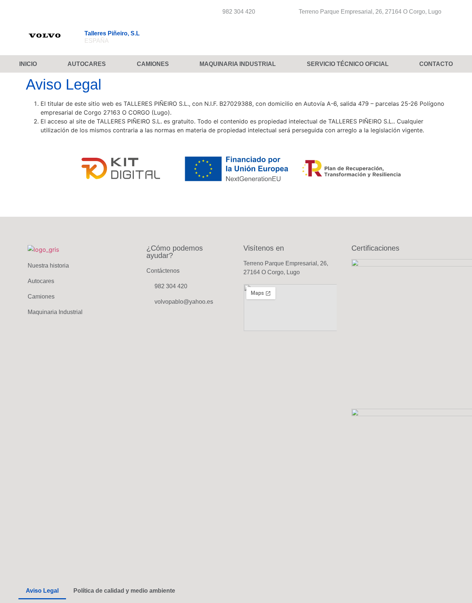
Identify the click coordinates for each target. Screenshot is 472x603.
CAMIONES (153, 64)
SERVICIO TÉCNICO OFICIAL (348, 64)
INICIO (28, 64)
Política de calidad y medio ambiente (124, 591)
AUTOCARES (86, 64)
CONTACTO (436, 64)
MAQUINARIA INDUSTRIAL (237, 64)
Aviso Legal (42, 591)
